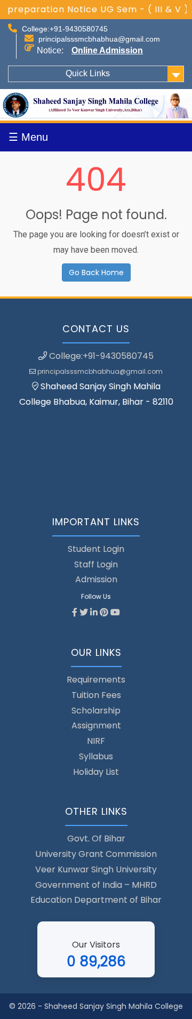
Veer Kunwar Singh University (96, 869)
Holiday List (96, 772)
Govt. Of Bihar (96, 838)
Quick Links (88, 73)
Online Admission (107, 50)
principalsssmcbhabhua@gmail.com (99, 39)
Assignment (96, 725)
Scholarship (96, 710)
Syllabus (96, 756)
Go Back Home (96, 272)
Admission (96, 579)
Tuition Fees (96, 695)
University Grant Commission (96, 854)
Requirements (96, 679)
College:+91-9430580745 (65, 29)
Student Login (96, 549)
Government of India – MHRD (96, 885)
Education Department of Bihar (96, 900)
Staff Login (96, 564)
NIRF (96, 741)
